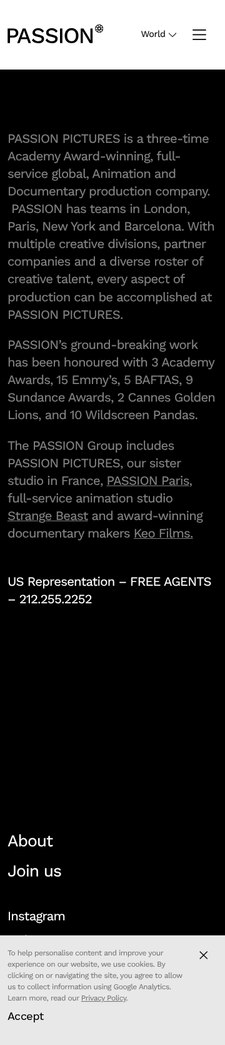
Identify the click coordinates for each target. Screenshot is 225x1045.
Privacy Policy (103, 998)
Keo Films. (163, 533)
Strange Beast (48, 515)
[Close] (203, 955)
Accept (26, 1015)
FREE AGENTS (170, 581)
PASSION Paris (148, 480)
